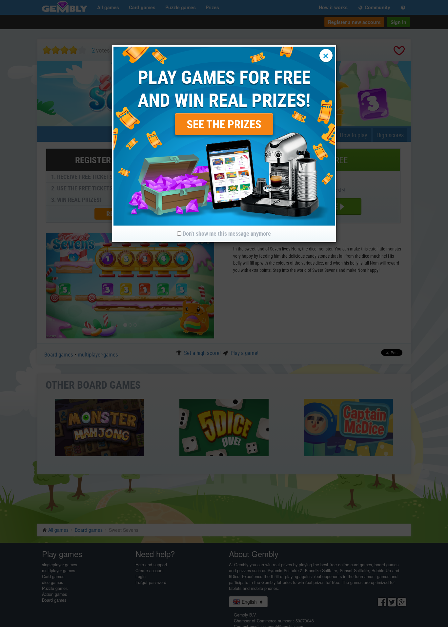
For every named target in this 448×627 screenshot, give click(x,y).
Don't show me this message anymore (226, 233)
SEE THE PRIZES (224, 124)
